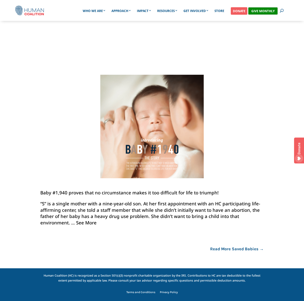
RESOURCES (166, 11)
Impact (142, 11)
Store (219, 11)
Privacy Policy (169, 292)
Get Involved (194, 11)
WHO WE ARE (93, 11)
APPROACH (119, 11)
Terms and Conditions (140, 292)
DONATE (239, 11)
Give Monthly (263, 11)
